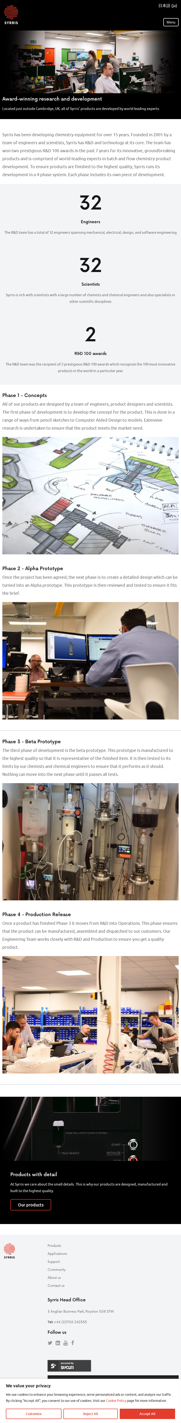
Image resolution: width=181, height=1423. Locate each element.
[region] (90, 1401)
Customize (34, 1414)
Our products (31, 1204)
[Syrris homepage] (11, 14)
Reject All (90, 1414)
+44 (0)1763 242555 (70, 1321)
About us (54, 1277)
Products (54, 1245)
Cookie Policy (116, 1401)
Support (54, 1261)
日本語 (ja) (167, 5)
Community (57, 1269)
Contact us (56, 1285)
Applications (57, 1253)
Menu (171, 22)
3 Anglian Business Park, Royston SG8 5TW (81, 1311)
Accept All (147, 1414)
